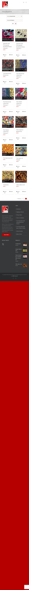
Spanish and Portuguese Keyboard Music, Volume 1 (7, 46)
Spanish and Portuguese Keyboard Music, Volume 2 (20, 46)
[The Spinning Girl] (8, 150)
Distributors (18, 209)
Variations (6, 185)
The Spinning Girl (8, 158)
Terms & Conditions (20, 217)
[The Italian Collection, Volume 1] (21, 94)
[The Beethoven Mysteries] (8, 65)
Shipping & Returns (20, 212)
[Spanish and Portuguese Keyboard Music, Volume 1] (8, 35)
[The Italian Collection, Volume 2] (8, 122)
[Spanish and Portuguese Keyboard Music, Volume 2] (21, 35)
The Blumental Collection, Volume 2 (7, 103)
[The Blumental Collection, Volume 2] (8, 94)
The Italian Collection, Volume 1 (19, 103)
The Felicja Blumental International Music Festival (20, 222)
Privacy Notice (19, 214)
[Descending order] (21, 16)
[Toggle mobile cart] (23, 2)
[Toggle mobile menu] (26, 2)
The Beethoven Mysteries (7, 74)
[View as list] (15, 23)
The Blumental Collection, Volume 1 (20, 75)
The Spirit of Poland (19, 159)
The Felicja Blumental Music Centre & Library (20, 227)
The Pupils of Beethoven (19, 130)
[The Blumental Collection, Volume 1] (21, 65)
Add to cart (5, 55)
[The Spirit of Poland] (21, 150)
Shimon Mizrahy (19, 231)
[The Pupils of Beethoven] (21, 122)
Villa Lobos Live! (20, 185)
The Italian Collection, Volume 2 (6, 131)
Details (11, 54)
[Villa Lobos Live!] (21, 177)
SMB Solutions (15, 276)
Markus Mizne (19, 234)
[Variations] (8, 177)
